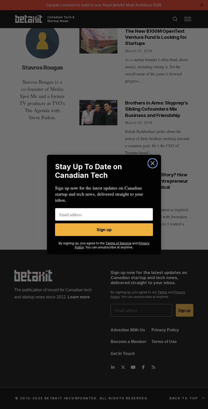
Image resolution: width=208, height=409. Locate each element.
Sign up (104, 229)
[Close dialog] (152, 163)
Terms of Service (118, 243)
